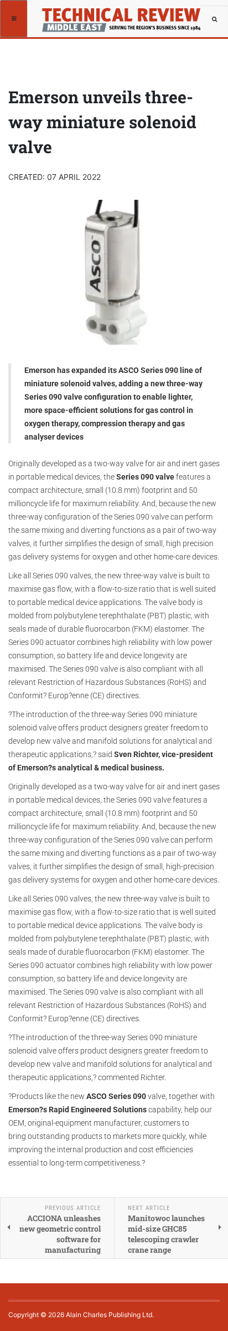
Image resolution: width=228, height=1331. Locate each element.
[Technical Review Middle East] (119, 14)
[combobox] (214, 19)
